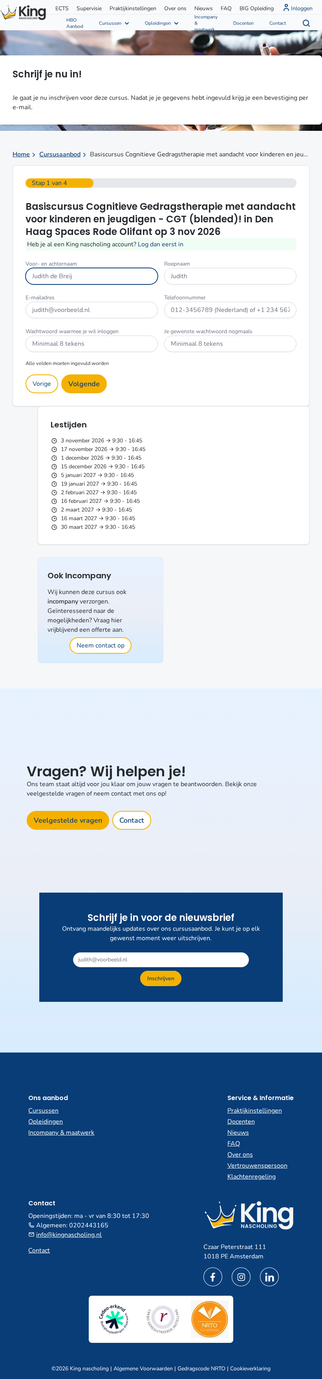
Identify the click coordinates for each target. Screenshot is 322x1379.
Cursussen (110, 23)
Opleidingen (158, 23)
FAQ (226, 8)
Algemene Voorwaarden (143, 1368)
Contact (277, 23)
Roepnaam (177, 264)
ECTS (62, 8)
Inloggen (302, 8)
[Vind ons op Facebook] (212, 1276)
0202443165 (88, 1225)
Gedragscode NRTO (201, 1368)
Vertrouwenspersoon (257, 1165)
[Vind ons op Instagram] (241, 1276)
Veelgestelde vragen (68, 820)
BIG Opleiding (257, 8)
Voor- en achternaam (51, 264)
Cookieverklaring (250, 1368)
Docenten (243, 23)
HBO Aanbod (74, 23)
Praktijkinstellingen (133, 8)
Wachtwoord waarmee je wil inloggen (72, 331)
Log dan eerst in (160, 244)
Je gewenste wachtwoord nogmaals (208, 331)
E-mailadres (40, 297)
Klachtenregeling (251, 1176)
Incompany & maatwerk (206, 22)
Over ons (175, 8)
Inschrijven (160, 978)
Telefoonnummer (185, 297)
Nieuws (203, 8)
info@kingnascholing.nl (69, 1234)
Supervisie (89, 8)
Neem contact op (100, 645)
